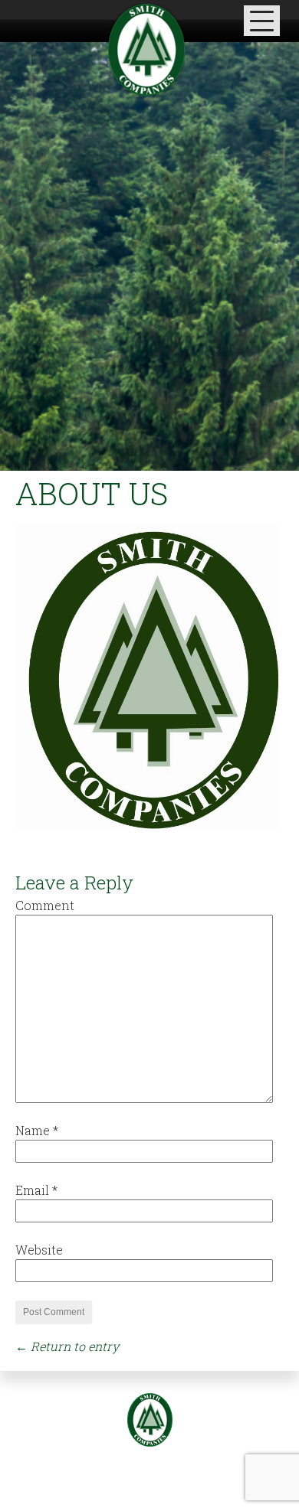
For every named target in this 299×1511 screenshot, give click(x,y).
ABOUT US (91, 493)
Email (36, 1190)
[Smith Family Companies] (146, 50)
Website (39, 1250)
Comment (44, 905)
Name (36, 1130)
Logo (149, 1420)
